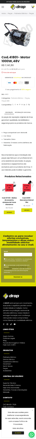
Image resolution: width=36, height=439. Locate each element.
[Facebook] (15, 105)
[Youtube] (14, 324)
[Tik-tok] (11, 324)
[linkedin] (24, 105)
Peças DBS (6, 101)
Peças (10, 13)
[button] (32, 204)
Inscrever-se (18, 277)
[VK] (17, 105)
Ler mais (9, 212)
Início (4, 13)
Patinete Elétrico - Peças (24, 13)
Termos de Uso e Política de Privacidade (15, 268)
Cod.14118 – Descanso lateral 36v (27, 200)
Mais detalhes (18, 428)
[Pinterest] (20, 105)
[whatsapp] (27, 105)
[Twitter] (13, 105)
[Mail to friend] (22, 105)
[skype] (29, 105)
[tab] (9, 112)
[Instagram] (7, 324)
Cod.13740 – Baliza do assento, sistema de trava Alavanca (9, 201)
